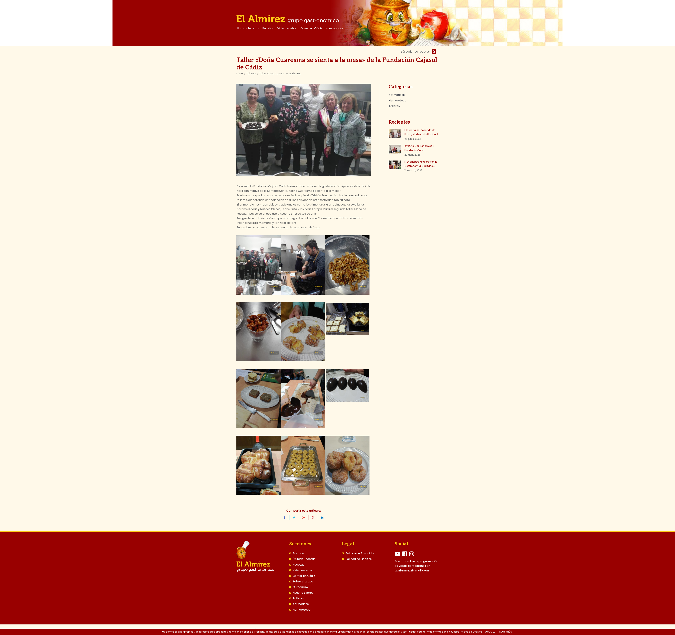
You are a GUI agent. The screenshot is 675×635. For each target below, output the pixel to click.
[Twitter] (294, 517)
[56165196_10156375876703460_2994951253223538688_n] (303, 265)
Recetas (298, 564)
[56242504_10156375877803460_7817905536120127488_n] (303, 331)
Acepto (490, 631)
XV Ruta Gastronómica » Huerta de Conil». (419, 148)
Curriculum (300, 587)
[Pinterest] (312, 517)
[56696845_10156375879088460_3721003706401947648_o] (347, 385)
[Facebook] (284, 517)
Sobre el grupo (303, 581)
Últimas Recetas (304, 559)
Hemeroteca (301, 609)
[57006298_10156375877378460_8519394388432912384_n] (347, 265)
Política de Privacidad (360, 553)
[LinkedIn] (322, 517)
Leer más (505, 631)
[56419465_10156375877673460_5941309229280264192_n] (258, 331)
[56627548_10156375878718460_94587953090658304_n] (258, 398)
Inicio (239, 73)
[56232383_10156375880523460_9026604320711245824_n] (303, 398)
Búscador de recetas (415, 52)
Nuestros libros (303, 593)
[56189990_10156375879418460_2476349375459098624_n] (258, 465)
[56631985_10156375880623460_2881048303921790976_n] (347, 465)
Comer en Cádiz (304, 576)
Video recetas (302, 570)
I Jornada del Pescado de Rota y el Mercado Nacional (421, 132)
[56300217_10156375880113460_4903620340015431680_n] (303, 465)
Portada (298, 553)
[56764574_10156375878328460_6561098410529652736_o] (347, 319)
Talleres (251, 73)
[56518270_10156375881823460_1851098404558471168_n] (258, 265)
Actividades (301, 604)
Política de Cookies (358, 559)
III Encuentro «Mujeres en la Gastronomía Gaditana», (420, 164)
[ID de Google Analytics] (303, 517)
